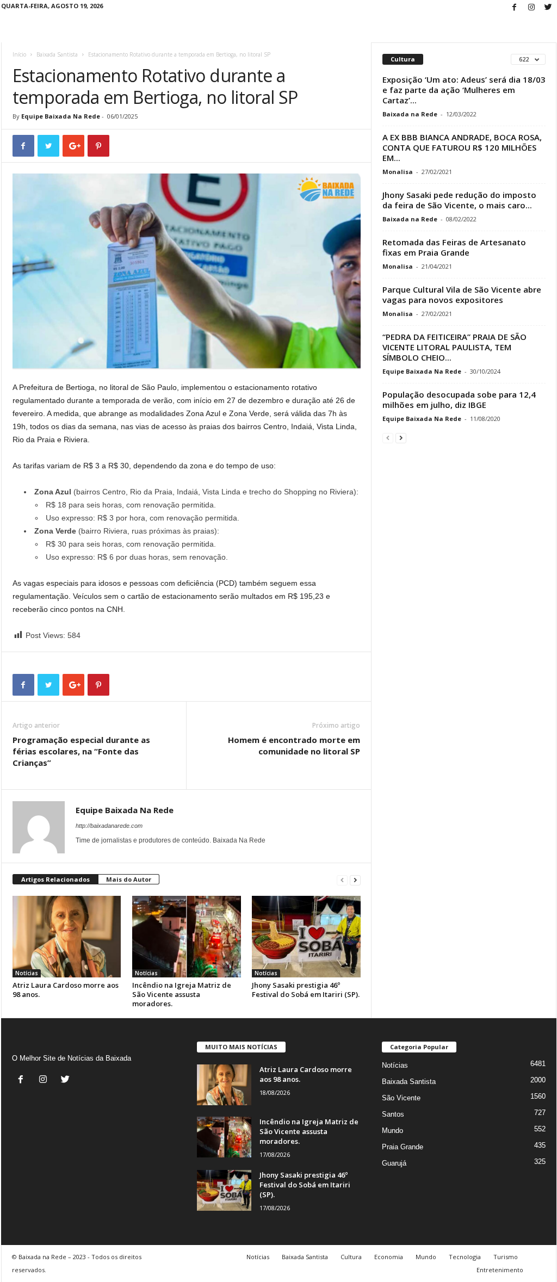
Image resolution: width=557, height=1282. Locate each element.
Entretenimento (499, 1270)
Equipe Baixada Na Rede (60, 116)
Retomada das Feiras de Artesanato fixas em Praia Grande (454, 247)
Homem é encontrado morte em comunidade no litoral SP (294, 745)
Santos (393, 1114)
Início (19, 54)
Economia (388, 1257)
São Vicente (401, 1098)
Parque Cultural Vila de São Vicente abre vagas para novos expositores (461, 294)
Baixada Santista (57, 54)
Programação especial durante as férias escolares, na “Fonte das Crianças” (81, 751)
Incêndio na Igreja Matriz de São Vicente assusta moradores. (181, 994)
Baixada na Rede (409, 114)
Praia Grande (402, 1147)
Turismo (505, 1257)
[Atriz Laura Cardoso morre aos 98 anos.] (67, 936)
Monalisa (397, 172)
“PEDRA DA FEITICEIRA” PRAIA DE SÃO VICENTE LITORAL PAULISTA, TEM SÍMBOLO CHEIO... (454, 347)
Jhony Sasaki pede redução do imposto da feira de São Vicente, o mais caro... (459, 199)
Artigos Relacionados (55, 879)
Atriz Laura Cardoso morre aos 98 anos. (66, 989)
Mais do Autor (128, 879)
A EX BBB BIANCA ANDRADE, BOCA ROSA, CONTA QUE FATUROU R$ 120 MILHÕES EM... (462, 147)
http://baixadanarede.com (109, 825)
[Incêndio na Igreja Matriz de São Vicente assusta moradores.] (186, 936)
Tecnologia (465, 1257)
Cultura (351, 1257)
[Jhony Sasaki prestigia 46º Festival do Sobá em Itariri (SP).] (306, 936)
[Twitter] (548, 8)
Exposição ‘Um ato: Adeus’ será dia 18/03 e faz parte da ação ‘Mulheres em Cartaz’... (464, 90)
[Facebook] (514, 8)
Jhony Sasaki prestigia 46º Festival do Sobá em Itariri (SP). (306, 989)
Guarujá (394, 1163)
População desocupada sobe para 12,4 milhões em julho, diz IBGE (459, 399)
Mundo (392, 1130)
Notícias (26, 973)
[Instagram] (531, 8)
